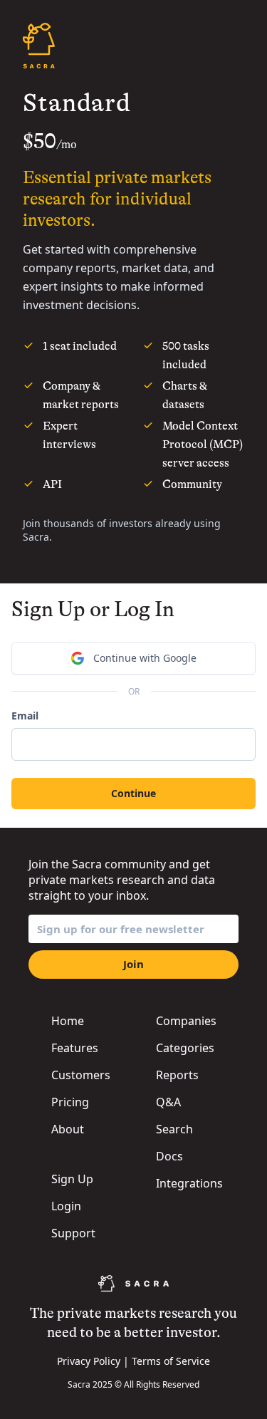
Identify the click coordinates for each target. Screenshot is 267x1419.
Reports (177, 1075)
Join (133, 964)
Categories (185, 1048)
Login (66, 1206)
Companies (186, 1021)
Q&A (168, 1102)
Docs (169, 1156)
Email (24, 715)
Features (74, 1048)
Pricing (70, 1102)
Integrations (189, 1183)
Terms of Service (171, 1361)
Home (67, 1021)
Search (174, 1129)
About (67, 1129)
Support (73, 1233)
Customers (80, 1075)
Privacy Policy (88, 1361)
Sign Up (72, 1179)
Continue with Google (145, 658)
